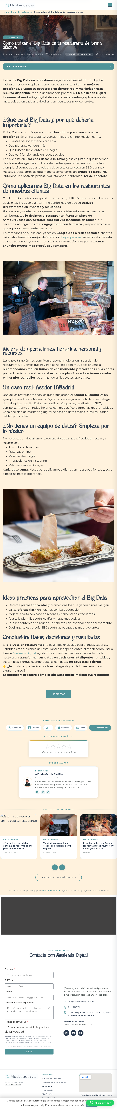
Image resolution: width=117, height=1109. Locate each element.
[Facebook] (48, 792)
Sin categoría (25, 12)
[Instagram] (43, 792)
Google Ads (47, 1090)
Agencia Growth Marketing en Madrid (96, 1095)
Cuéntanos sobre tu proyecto (19, 1003)
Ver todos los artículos (57, 877)
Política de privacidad (16, 1022)
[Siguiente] (62, 867)
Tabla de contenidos (16, 66)
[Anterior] (55, 867)
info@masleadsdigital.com (81, 1001)
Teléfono (9, 980)
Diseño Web (47, 1094)
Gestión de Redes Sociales (54, 1082)
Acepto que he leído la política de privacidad (28, 1036)
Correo (8, 991)
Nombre (9, 969)
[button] (20, 916)
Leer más (79, 1105)
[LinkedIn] (37, 792)
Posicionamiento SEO (52, 1078)
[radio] (47, 746)
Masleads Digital (24, 653)
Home (6, 12)
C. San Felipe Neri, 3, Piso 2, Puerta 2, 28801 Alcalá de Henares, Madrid (89, 1014)
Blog (13, 12)
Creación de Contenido (53, 1098)
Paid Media (47, 1086)
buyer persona (71, 237)
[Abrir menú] (110, 5)
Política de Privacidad (45, 1042)
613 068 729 (74, 1007)
